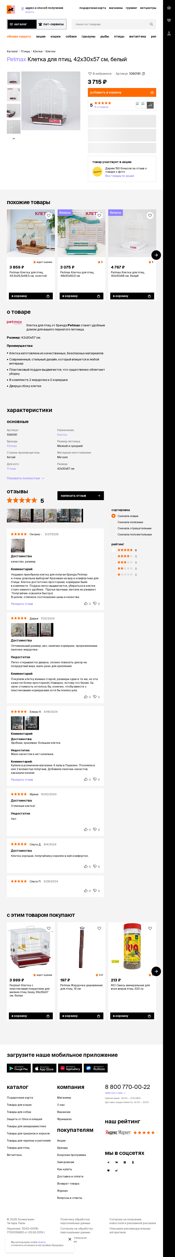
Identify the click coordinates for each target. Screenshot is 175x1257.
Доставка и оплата (70, 1176)
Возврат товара (68, 1183)
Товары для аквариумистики (26, 1126)
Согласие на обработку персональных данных (76, 1230)
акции (40, 36)
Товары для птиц (18, 1147)
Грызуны (88, 36)
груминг (131, 7)
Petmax (16, 59)
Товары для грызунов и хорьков (28, 1133)
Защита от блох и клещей (24, 1119)
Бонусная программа (71, 1154)
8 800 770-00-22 (127, 1087)
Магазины (64, 1097)
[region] (81, 36)
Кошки (55, 36)
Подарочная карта (20, 1097)
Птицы (119, 36)
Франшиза (64, 1119)
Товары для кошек (19, 1104)
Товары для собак (19, 1111)
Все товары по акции (119, 175)
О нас (61, 1104)
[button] (122, 105)
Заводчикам (65, 1162)
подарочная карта (92, 7)
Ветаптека (137, 36)
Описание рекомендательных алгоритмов (129, 1230)
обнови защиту (19, 36)
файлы (42, 1242)
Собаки (71, 36)
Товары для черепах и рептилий (29, 1140)
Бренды (62, 1147)
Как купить (64, 1169)
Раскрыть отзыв (22, 603)
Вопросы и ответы (69, 1197)
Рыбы (104, 36)
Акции (61, 1140)
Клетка (62, 434)
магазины (116, 7)
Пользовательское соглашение (73, 1239)
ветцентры (148, 7)
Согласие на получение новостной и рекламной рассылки (132, 1221)
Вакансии (63, 1111)
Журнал (62, 1190)
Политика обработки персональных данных (75, 1221)
